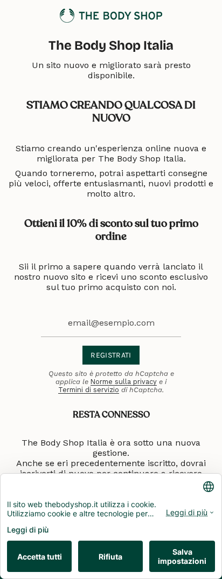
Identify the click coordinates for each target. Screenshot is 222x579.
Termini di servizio (88, 390)
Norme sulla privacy (124, 382)
